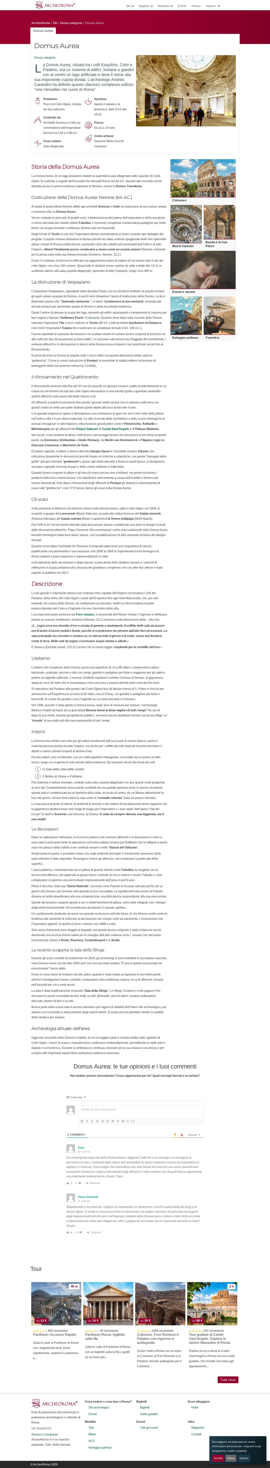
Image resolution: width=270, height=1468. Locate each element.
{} (128, 1121)
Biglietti (144, 6)
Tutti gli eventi (149, 1427)
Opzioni (244, 1458)
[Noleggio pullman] (186, 313)
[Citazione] (112, 1121)
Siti (128, 6)
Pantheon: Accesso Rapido (54, 1334)
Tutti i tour (228, 1380)
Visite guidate (149, 1414)
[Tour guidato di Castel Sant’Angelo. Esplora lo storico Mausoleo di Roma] (212, 1303)
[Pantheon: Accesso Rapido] (56, 1303)
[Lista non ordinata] (107, 1121)
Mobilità (163, 6)
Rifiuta (231, 1458)
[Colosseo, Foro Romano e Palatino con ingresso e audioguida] (160, 1303)
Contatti (196, 1434)
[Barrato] (97, 1121)
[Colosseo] (202, 175)
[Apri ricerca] (231, 6)
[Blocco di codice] (117, 1121)
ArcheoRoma (40, 23)
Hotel (194, 1407)
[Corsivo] (87, 1121)
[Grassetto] (81, 1121)
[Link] (123, 1121)
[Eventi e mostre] (202, 267)
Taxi (91, 1427)
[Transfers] (219, 313)
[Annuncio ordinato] (102, 1121)
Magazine (197, 1427)
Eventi (182, 6)
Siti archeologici (99, 1407)
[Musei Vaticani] (186, 221)
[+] (133, 1121)
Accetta (218, 1458)
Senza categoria (71, 23)
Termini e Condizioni (44, 1434)
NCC (92, 1441)
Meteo (196, 6)
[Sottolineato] (92, 1121)
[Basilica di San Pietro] (219, 221)
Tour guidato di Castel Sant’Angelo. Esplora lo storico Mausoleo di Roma (209, 1339)
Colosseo (92, 317)
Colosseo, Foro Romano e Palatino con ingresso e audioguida (158, 1339)
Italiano (211, 6)
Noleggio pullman (100, 1447)
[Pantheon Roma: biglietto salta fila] (108, 1303)
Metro (92, 1434)
